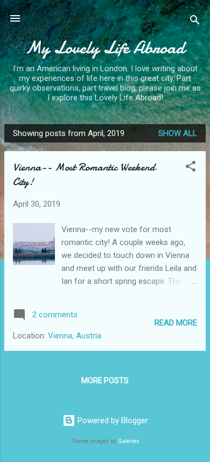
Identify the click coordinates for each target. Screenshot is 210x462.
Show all (177, 133)
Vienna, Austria (74, 336)
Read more (176, 323)
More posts (105, 380)
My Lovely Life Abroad (105, 48)
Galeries (128, 441)
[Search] (194, 21)
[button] (190, 168)
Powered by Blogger (111, 420)
